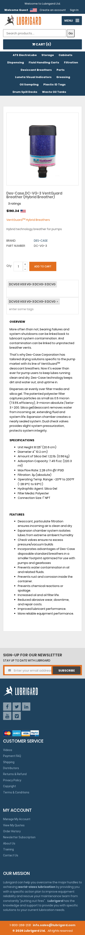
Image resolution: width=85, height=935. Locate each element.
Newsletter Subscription (19, 837)
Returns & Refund (15, 774)
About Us (9, 843)
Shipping (8, 762)
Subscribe (66, 670)
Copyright (9, 786)
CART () (43, 44)
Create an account (53, 10)
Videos (7, 750)
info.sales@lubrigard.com (54, 925)
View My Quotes (14, 825)
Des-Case (41, 241)
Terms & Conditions (16, 792)
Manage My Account (16, 819)
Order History (12, 831)
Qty (9, 266)
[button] (57, 301)
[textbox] (19, 310)
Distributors (11, 768)
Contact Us (10, 855)
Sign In (74, 10)
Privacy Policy (12, 780)
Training (8, 849)
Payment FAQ (12, 756)
